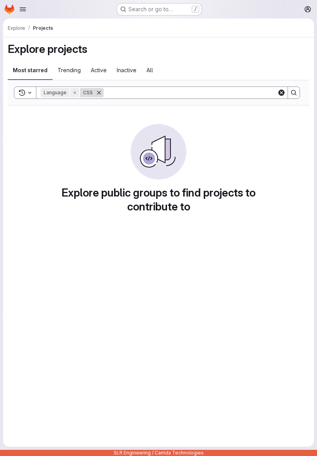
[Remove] (99, 92)
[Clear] (281, 92)
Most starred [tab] (30, 70)
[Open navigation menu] (23, 9)
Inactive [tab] (126, 70)
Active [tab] (99, 70)
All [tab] (150, 70)
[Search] (294, 92)
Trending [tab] (69, 70)
